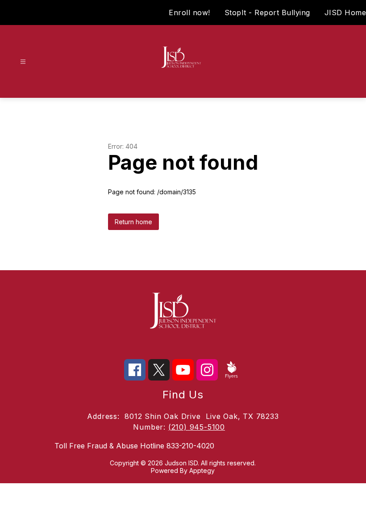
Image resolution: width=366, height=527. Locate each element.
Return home (133, 222)
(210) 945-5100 (196, 426)
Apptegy (202, 470)
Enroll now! (189, 12)
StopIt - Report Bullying (267, 12)
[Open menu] (23, 62)
